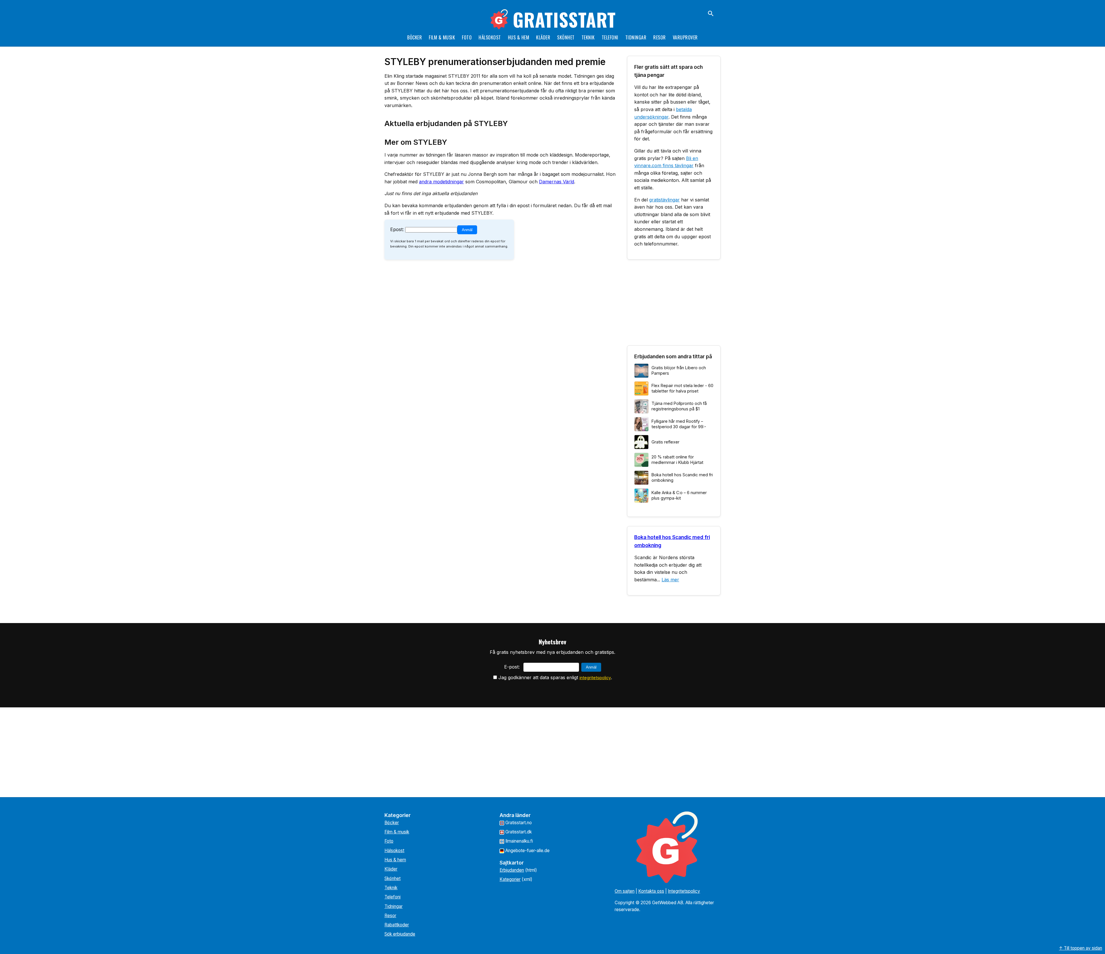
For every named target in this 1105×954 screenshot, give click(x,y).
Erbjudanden (512, 870)
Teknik (588, 37)
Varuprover (685, 37)
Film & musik (442, 37)
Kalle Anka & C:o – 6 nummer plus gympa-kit (679, 495)
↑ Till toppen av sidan (1080, 948)
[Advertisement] (674, 305)
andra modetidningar (441, 181)
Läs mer (670, 579)
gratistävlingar (664, 200)
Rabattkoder (396, 925)
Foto (467, 37)
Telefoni (610, 37)
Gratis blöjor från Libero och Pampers (678, 370)
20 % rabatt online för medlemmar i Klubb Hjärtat (677, 459)
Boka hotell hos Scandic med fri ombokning (682, 477)
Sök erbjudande (399, 934)
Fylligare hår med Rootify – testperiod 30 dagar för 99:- (678, 424)
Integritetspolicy (684, 891)
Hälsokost (490, 37)
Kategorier (510, 879)
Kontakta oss (651, 891)
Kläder (543, 37)
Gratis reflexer (665, 441)
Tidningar (636, 37)
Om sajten (625, 891)
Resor (659, 37)
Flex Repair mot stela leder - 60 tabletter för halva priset (682, 388)
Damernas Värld (556, 181)
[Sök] (711, 13)
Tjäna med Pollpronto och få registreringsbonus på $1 (679, 406)
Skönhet (566, 37)
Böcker (414, 37)
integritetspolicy (595, 677)
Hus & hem (518, 37)
